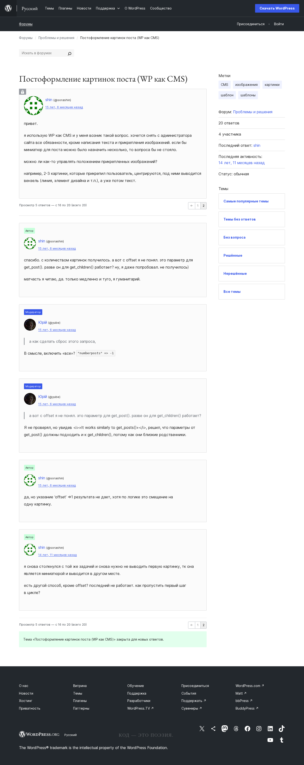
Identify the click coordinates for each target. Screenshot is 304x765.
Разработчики (138, 701)
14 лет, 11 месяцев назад (57, 555)
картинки (272, 85)
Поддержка (136, 693)
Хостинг (25, 701)
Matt (241, 693)
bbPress (244, 701)
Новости (26, 693)
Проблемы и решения (56, 38)
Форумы (26, 24)
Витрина (80, 686)
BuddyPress (247, 708)
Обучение (135, 686)
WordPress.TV (140, 708)
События (188, 693)
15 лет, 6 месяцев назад (64, 107)
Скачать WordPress (277, 8)
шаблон (227, 95)
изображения (246, 85)
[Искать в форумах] (69, 53)
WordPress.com (250, 686)
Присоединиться (195, 686)
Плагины (80, 701)
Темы (77, 693)
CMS (224, 85)
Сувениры (191, 708)
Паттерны (81, 708)
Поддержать (193, 701)
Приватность (29, 708)
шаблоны (248, 95)
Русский (70, 735)
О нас (23, 686)
